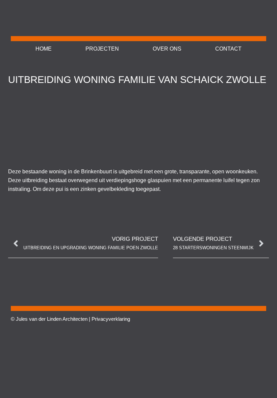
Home (43, 49)
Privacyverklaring (111, 319)
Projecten (102, 49)
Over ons (167, 49)
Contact (228, 49)
